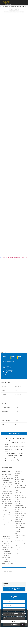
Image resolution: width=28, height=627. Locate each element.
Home (2, 352)
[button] (26, 2)
